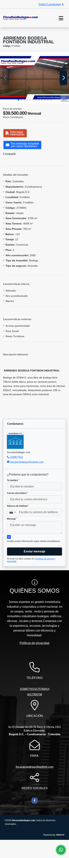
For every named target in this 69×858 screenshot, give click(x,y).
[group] (34, 78)
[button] (18, 100)
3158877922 (16, 457)
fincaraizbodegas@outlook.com (27, 461)
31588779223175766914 (34, 688)
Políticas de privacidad (34, 643)
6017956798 (34, 694)
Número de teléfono (18, 506)
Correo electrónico (17, 493)
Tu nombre (13, 480)
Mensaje (12, 518)
